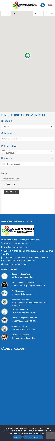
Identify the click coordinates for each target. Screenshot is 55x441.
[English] (49, 4)
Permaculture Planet (20, 309)
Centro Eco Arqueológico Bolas (24, 318)
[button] (27, 56)
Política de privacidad (33, 437)
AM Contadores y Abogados (23, 282)
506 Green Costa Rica (20, 299)
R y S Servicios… (18, 291)
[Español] (51, 4)
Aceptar (17, 437)
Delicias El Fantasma (20, 335)
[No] (52, 433)
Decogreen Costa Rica (21, 274)
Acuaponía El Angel (20, 326)
